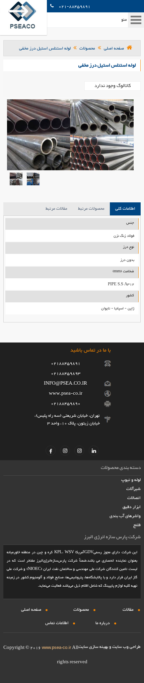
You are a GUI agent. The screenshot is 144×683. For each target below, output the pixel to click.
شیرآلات (133, 489)
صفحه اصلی (113, 48)
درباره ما (102, 623)
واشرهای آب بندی (125, 516)
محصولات (87, 48)
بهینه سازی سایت (93, 647)
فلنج (137, 525)
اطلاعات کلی (125, 209)
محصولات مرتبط (91, 209)
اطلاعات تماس (57, 623)
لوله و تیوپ (131, 480)
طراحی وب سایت (126, 647)
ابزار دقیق (132, 507)
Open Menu (136, 19)
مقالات (128, 610)
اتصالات (134, 498)
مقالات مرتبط (56, 209)
